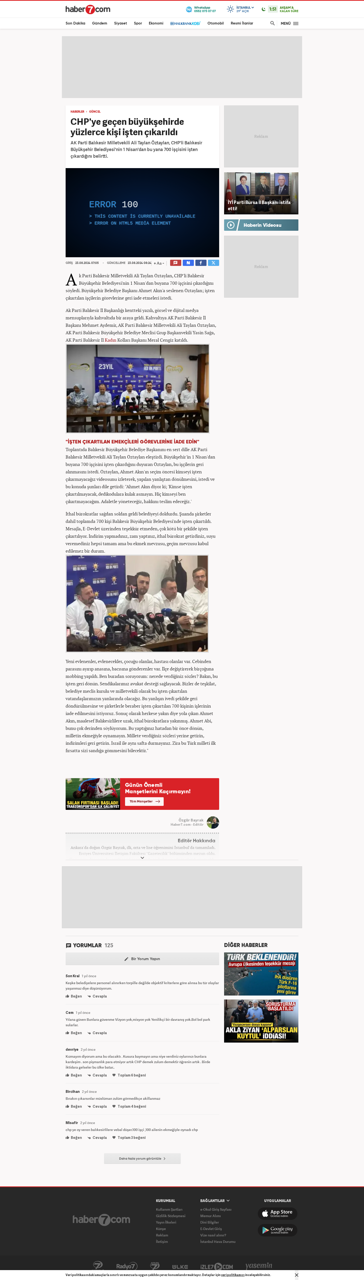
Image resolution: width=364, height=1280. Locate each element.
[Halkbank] (185, 23)
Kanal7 (98, 1266)
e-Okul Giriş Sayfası (216, 1209)
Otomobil (216, 23)
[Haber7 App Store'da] (277, 1213)
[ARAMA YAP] (272, 23)
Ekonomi (156, 23)
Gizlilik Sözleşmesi (170, 1215)
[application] (142, 212)
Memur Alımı (210, 1215)
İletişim (162, 1241)
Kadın (110, 340)
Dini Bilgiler (209, 1222)
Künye (161, 1228)
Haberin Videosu (263, 225)
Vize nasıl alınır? (213, 1235)
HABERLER (77, 111)
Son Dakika (75, 23)
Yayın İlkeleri (166, 1222)
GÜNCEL (95, 111)
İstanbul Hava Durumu (217, 1241)
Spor (138, 23)
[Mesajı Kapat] (296, 1275)
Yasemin (259, 1266)
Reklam (162, 1235)
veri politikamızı (233, 1275)
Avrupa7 (155, 1266)
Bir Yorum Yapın (145, 959)
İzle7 (217, 1266)
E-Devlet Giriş (211, 1228)
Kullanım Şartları (169, 1209)
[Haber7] (88, 9)
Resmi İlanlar (242, 23)
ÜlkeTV (180, 1266)
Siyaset (120, 23)
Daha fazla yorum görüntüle (140, 1158)
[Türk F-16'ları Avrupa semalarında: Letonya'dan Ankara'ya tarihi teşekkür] (261, 973)
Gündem (99, 23)
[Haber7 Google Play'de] (277, 1230)
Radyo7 (127, 1266)
